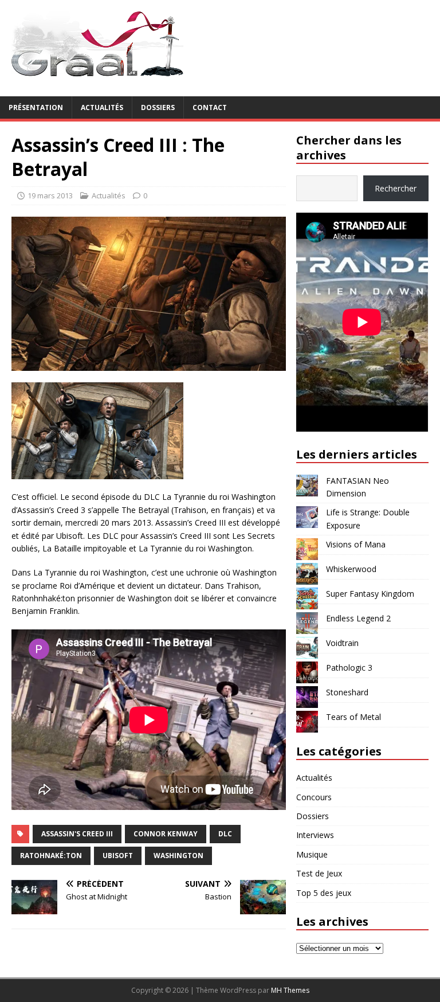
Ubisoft (118, 855)
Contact (209, 107)
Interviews (315, 834)
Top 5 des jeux (323, 892)
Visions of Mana (356, 544)
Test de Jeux (319, 873)
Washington (178, 855)
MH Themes (290, 990)
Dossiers (158, 107)
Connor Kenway (165, 834)
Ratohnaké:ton (51, 855)
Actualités (102, 107)
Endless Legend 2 (358, 618)
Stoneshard (347, 692)
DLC (225, 834)
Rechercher (396, 188)
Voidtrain (342, 642)
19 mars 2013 (50, 195)
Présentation (36, 107)
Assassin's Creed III (77, 834)
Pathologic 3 (349, 667)
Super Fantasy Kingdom (370, 593)
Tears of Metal (353, 716)
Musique (312, 854)
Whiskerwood (351, 568)
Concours (314, 797)
